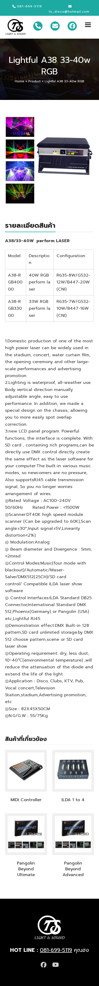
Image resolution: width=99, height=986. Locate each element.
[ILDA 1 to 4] (73, 771)
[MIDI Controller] (26, 771)
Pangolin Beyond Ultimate (26, 869)
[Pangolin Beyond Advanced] (73, 834)
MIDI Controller (26, 800)
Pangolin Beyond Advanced (73, 869)
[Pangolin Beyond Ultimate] (26, 834)
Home (19, 81)
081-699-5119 (56, 950)
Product (34, 81)
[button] (89, 24)
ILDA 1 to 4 (73, 800)
